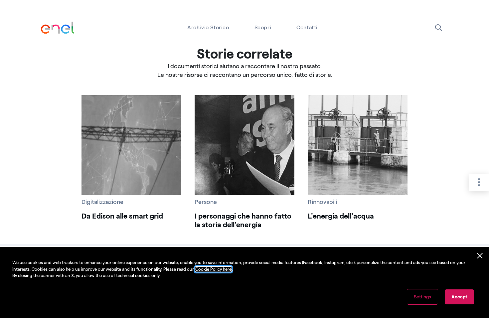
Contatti (307, 27)
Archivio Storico (208, 27)
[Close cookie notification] (480, 256)
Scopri (262, 27)
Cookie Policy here (213, 269)
